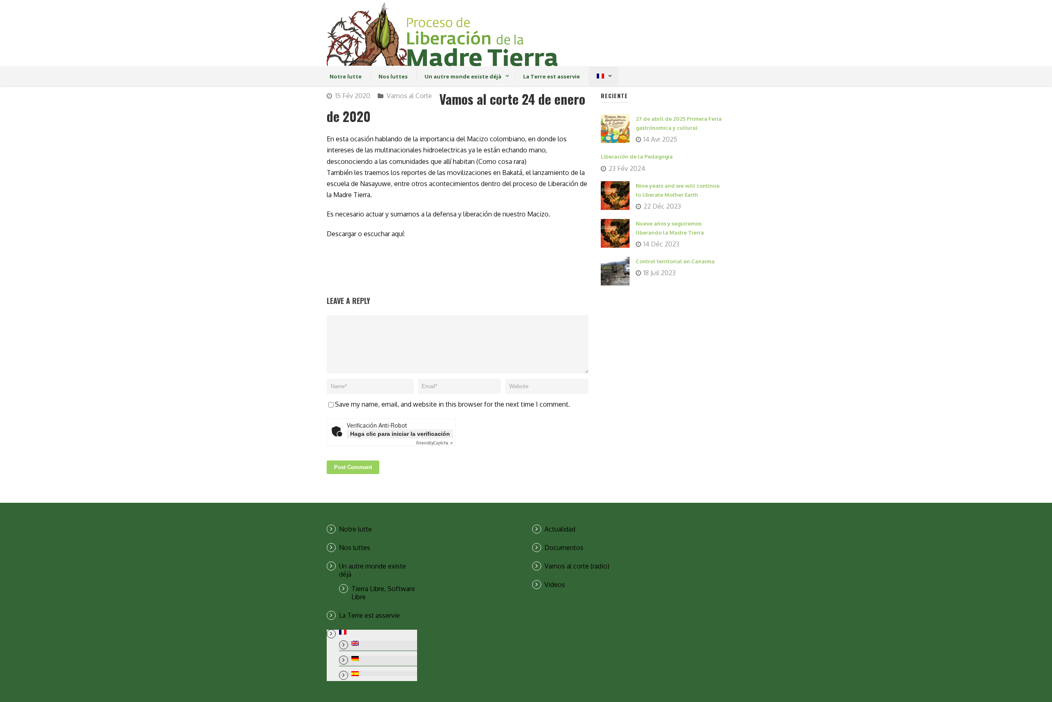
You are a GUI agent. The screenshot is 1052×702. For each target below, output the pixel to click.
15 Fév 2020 (352, 96)
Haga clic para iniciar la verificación (400, 433)
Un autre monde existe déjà (462, 76)
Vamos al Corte (409, 96)
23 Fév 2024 (627, 168)
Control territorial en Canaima (675, 261)
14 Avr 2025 (660, 139)
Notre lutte (346, 76)
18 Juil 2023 (660, 273)
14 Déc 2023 (661, 244)
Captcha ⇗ (434, 442)
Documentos (564, 547)
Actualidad (559, 529)
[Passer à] (600, 76)
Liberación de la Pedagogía (637, 156)
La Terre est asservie (551, 76)
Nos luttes (393, 76)
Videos (554, 584)
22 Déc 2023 (662, 206)
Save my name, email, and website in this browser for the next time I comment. (452, 404)
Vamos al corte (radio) (576, 566)
